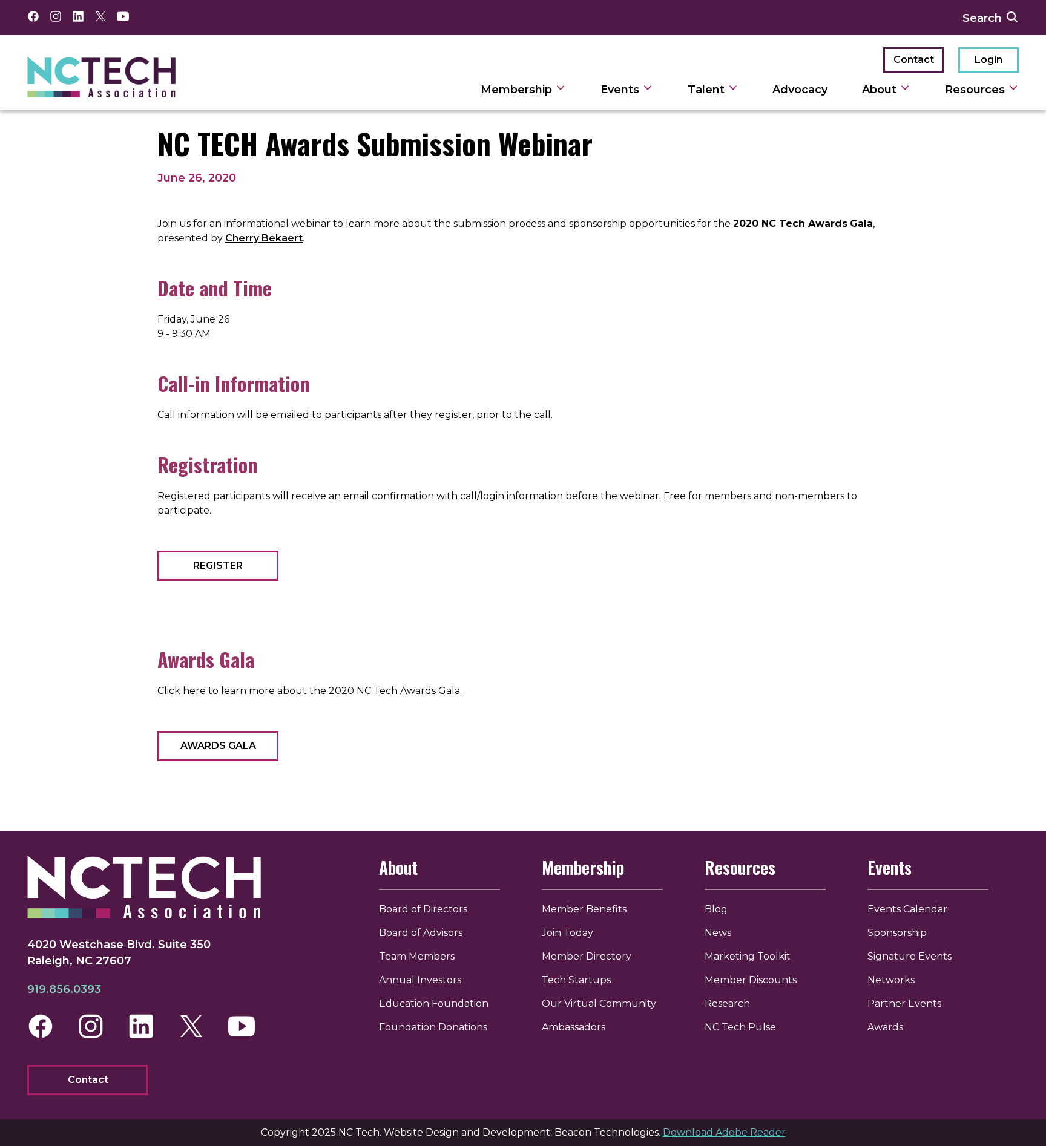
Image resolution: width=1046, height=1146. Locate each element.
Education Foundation (433, 1003)
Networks (891, 980)
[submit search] (1012, 17)
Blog (716, 909)
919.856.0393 (64, 989)
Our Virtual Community (599, 1003)
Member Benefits (584, 909)
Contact (913, 59)
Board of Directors (423, 909)
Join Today (567, 932)
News (718, 932)
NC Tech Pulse (740, 1027)
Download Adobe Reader (724, 1132)
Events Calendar (907, 909)
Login (988, 59)
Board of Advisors (420, 932)
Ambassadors (573, 1027)
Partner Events (904, 1003)
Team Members (417, 956)
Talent (708, 89)
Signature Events (909, 956)
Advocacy (799, 89)
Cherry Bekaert (264, 238)
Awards (885, 1027)
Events (621, 89)
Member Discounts (751, 980)
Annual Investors (420, 980)
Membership (518, 89)
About (881, 89)
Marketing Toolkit (748, 956)
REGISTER (218, 565)
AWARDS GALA (218, 745)
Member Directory (586, 956)
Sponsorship (897, 932)
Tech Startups (576, 980)
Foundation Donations (433, 1027)
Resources (976, 89)
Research (727, 1003)
